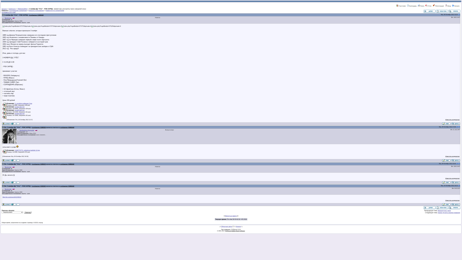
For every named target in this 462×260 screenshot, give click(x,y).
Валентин (8, 18)
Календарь (413, 6)
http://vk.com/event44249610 (12, 197)
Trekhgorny (12, 9)
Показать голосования (36, 10)
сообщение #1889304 (39, 127)
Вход (449, 6)
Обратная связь (226, 226)
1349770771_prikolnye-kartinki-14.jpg (27, 150)
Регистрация (439, 6)
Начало (456, 6)
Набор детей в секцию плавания (449, 213)
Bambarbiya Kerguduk (26, 130)
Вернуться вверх (231, 216)
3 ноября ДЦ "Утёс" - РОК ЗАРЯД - (16, 15)
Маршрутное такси (444, 210)
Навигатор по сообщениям (55, 10)
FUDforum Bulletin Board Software (235, 231)
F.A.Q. (429, 6)
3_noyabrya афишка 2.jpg (23, 103)
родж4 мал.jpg (20, 113)
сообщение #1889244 (36, 15)
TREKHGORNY (22, 9)
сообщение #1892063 (39, 186)
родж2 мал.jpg (20, 107)
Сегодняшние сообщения (18, 10)
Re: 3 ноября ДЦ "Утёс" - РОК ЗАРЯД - (17, 127)
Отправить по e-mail (9, 12)
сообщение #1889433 (39, 164)
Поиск (422, 6)
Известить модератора (452, 119)
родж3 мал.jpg (20, 110)
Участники (402, 6)
